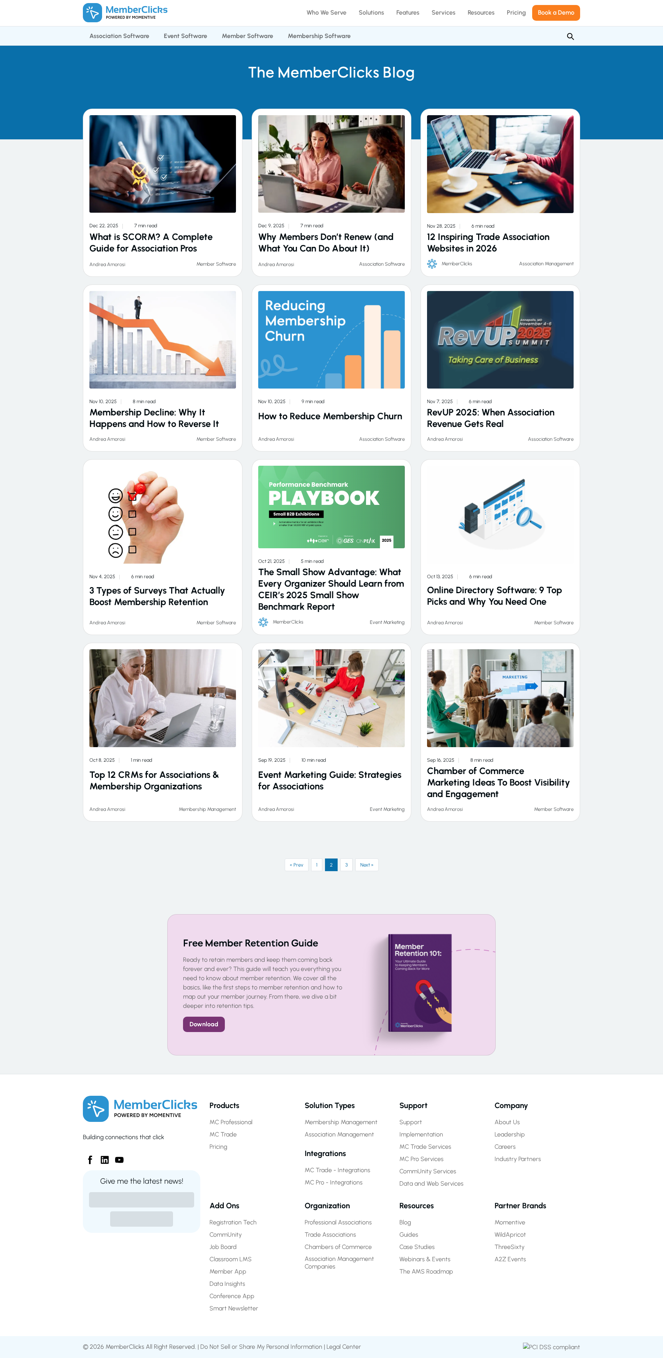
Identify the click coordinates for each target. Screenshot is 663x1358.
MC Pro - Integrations (334, 1182)
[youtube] (116, 1157)
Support (413, 1105)
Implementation (421, 1134)
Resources (416, 1205)
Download (204, 1024)
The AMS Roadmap (426, 1271)
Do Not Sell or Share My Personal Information (261, 1346)
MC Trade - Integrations (337, 1170)
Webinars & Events (424, 1259)
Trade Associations (330, 1234)
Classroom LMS (230, 1259)
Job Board (223, 1246)
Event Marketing (387, 622)
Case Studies (417, 1246)
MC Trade (223, 1134)
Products (224, 1105)
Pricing (218, 1146)
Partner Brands (520, 1205)
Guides (408, 1234)
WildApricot (510, 1234)
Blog (405, 1222)
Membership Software (319, 36)
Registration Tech (233, 1222)
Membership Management (207, 809)
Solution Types (330, 1105)
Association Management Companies (339, 1262)
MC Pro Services (421, 1159)
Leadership (510, 1134)
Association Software (119, 36)
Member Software (247, 36)
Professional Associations (338, 1222)
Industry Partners (518, 1159)
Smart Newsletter (233, 1308)
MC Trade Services (425, 1146)
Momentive (510, 1222)
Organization (327, 1205)
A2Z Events (510, 1259)
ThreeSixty (509, 1246)
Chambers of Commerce (338, 1246)
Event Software (185, 36)
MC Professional (230, 1122)
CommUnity (225, 1234)
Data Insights (227, 1283)
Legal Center (344, 1346)
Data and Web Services (431, 1183)
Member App (227, 1271)
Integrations (325, 1153)
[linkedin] (101, 1157)
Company (511, 1105)
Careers (505, 1146)
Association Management (546, 263)
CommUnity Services (427, 1171)
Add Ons (224, 1205)
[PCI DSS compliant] (551, 1346)
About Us (507, 1122)
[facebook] (87, 1157)
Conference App (231, 1296)
